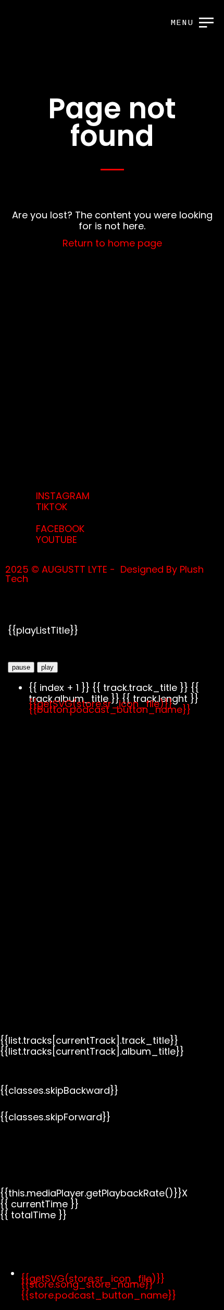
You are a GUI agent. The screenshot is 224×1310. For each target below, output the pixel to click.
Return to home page (112, 243)
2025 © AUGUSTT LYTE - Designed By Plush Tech (104, 574)
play (47, 667)
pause (21, 667)
